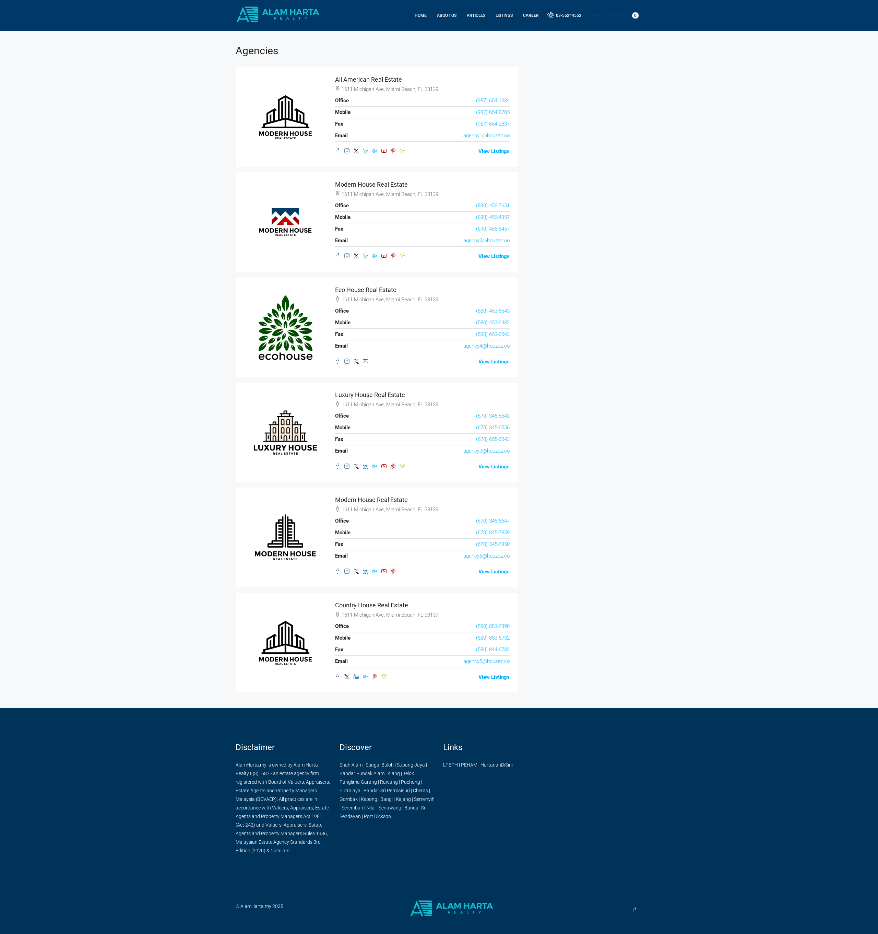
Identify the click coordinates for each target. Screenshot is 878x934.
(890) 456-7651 (493, 205)
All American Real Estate (368, 79)
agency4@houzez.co (486, 346)
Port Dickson (377, 816)
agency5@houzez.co (486, 661)
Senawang (390, 807)
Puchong (410, 782)
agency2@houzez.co (486, 240)
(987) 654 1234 (493, 100)
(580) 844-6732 (493, 649)
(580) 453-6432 (493, 322)
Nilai (371, 807)
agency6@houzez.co (486, 556)
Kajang (403, 799)
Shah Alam (351, 765)
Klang (394, 773)
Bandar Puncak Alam (362, 773)
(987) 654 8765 (493, 112)
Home (421, 15)
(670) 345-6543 (493, 416)
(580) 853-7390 (493, 626)
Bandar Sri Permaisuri (387, 790)
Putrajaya (350, 790)
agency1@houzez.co (486, 135)
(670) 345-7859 (493, 532)
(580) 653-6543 (493, 334)
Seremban (352, 807)
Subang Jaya (411, 765)
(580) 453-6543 (493, 311)
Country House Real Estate (371, 605)
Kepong (369, 799)
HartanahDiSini (496, 765)
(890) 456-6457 (493, 229)
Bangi (386, 799)
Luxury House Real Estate (370, 394)
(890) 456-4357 (493, 217)
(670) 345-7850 (493, 544)
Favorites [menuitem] (622, 15)
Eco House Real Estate (365, 289)
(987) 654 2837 (493, 124)
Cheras (420, 790)
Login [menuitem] (594, 15)
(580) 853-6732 (493, 638)
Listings (504, 15)
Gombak (349, 799)
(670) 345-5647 (493, 521)
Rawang (389, 782)
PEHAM (469, 765)
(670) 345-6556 (493, 427)
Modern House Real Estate (371, 184)
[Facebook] (636, 910)
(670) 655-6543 (493, 439)
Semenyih (424, 799)
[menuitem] (564, 15)
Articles (476, 15)
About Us (446, 15)
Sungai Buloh (380, 765)
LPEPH (450, 765)
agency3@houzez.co (486, 451)
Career (531, 15)
